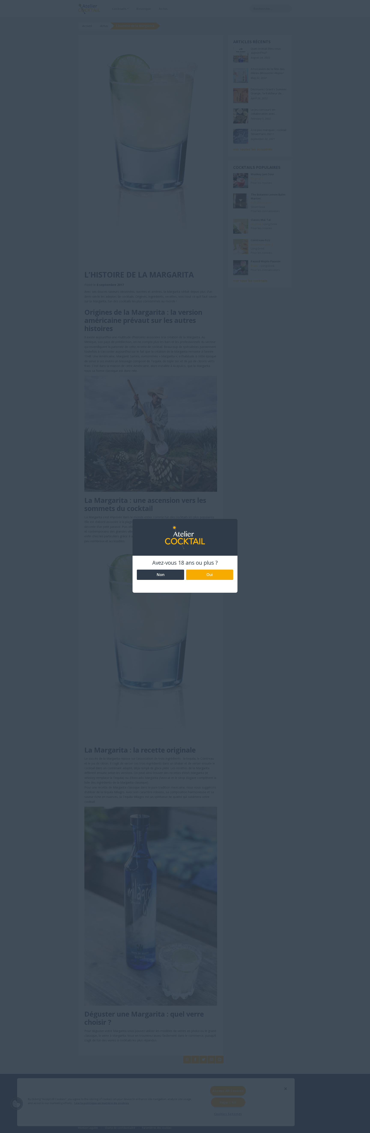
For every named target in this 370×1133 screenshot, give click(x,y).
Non (160, 574)
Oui (209, 574)
